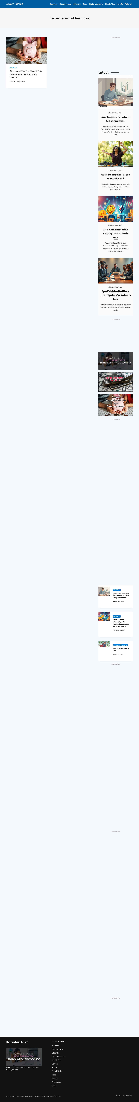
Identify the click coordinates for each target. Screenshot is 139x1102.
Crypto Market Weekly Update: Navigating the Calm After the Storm (115, 234)
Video (54, 1086)
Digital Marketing (96, 4)
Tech (85, 4)
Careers (55, 1064)
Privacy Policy (127, 1095)
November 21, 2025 (116, 170)
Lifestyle (77, 4)
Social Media (57, 1071)
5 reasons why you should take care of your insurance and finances (26, 74)
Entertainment (65, 4)
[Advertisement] (115, 53)
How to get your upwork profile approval (22, 1067)
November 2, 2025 (116, 225)
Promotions (56, 1082)
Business (53, 4)
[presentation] (26, 50)
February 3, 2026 (116, 113)
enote (13, 81)
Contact (118, 1095)
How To (120, 4)
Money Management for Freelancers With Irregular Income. (115, 119)
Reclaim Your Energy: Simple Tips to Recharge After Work (115, 177)
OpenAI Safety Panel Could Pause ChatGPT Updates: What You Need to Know (116, 295)
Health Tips (110, 4)
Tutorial (128, 4)
